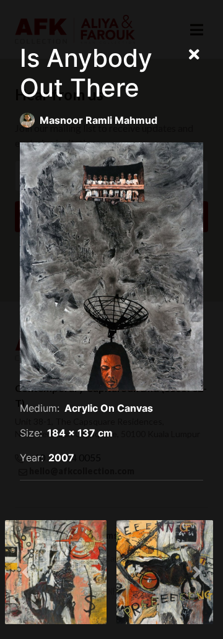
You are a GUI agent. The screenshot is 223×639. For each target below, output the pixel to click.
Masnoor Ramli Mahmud (98, 120)
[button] (26, 572)
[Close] (194, 55)
